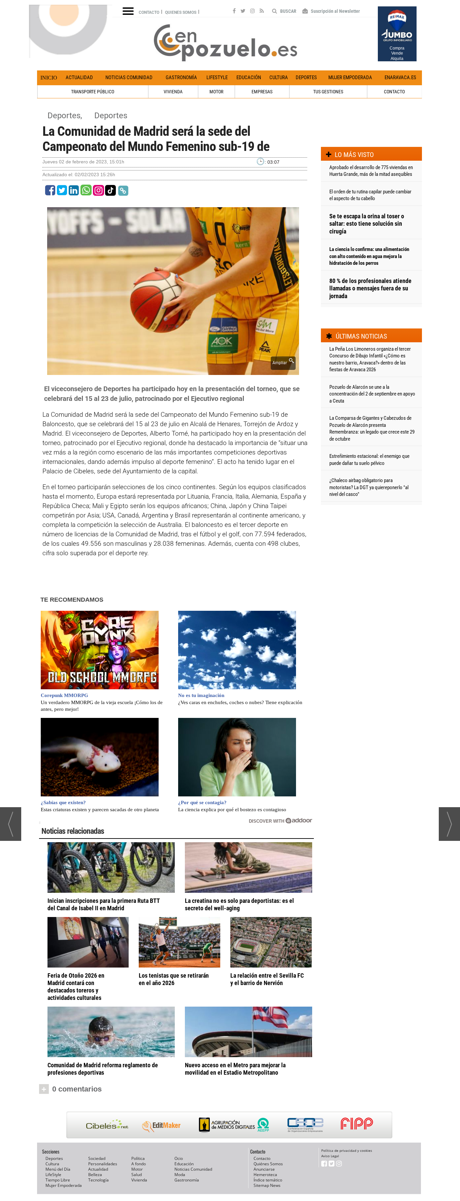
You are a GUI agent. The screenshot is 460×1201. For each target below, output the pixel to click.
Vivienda (139, 1180)
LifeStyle (217, 77)
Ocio (178, 1158)
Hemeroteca (265, 1174)
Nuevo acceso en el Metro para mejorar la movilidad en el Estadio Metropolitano (235, 1069)
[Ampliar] (173, 371)
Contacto (149, 12)
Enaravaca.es (400, 77)
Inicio (48, 78)
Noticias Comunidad (129, 77)
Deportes (306, 77)
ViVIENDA (173, 91)
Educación (248, 77)
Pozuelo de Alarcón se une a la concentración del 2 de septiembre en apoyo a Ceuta (372, 394)
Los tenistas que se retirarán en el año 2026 (174, 979)
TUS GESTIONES (328, 91)
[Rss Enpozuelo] (262, 11)
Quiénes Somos (268, 1164)
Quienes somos (180, 12)
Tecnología (98, 1180)
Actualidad (79, 77)
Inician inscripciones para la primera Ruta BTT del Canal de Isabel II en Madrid (103, 904)
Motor (137, 1169)
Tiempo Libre (57, 1180)
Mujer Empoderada (350, 77)
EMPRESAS (262, 91)
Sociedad (96, 1158)
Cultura (278, 77)
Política (138, 1158)
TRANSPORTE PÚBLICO (92, 91)
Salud (136, 1174)
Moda (179, 1174)
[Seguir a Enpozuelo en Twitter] (243, 11)
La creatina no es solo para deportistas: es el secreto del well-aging (239, 904)
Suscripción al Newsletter (335, 11)
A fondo (138, 1164)
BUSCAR (287, 11)
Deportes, (65, 115)
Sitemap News (267, 1185)
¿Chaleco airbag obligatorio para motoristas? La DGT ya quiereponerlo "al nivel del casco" (368, 487)
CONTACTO (394, 91)
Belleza (95, 1174)
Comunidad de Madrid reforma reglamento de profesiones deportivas (102, 1069)
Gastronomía (181, 77)
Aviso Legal (330, 1155)
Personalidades (102, 1164)
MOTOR (216, 91)
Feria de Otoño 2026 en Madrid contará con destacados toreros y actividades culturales (75, 986)
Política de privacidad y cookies (346, 1150)
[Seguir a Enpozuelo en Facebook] (234, 11)
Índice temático (268, 1180)
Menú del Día (57, 1169)
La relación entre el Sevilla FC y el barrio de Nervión (267, 979)
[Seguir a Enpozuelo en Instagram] (252, 11)
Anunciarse (264, 1169)
